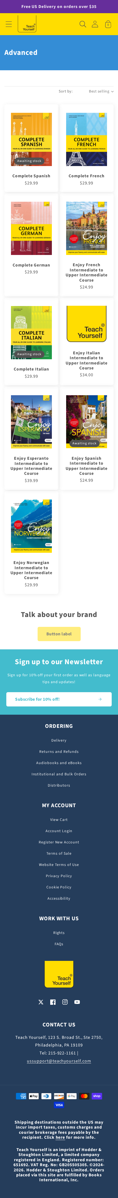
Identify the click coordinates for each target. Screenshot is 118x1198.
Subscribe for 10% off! (37, 699)
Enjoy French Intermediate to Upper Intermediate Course (86, 272)
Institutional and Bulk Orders (59, 774)
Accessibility (59, 898)
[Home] (27, 24)
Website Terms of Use (59, 865)
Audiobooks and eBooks (59, 763)
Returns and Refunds (58, 751)
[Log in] (95, 24)
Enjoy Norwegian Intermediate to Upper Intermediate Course (31, 570)
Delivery (59, 740)
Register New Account (59, 842)
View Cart (59, 820)
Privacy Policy (59, 876)
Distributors (59, 785)
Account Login (59, 831)
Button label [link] (59, 634)
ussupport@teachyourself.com (59, 1061)
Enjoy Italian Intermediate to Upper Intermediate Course (86, 360)
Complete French (86, 175)
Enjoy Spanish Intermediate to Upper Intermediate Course (86, 466)
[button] (8, 24)
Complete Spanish (31, 175)
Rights (59, 933)
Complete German (31, 265)
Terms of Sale (58, 853)
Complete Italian (31, 369)
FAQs (59, 944)
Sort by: (65, 91)
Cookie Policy (59, 887)
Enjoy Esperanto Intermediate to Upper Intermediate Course (31, 466)
